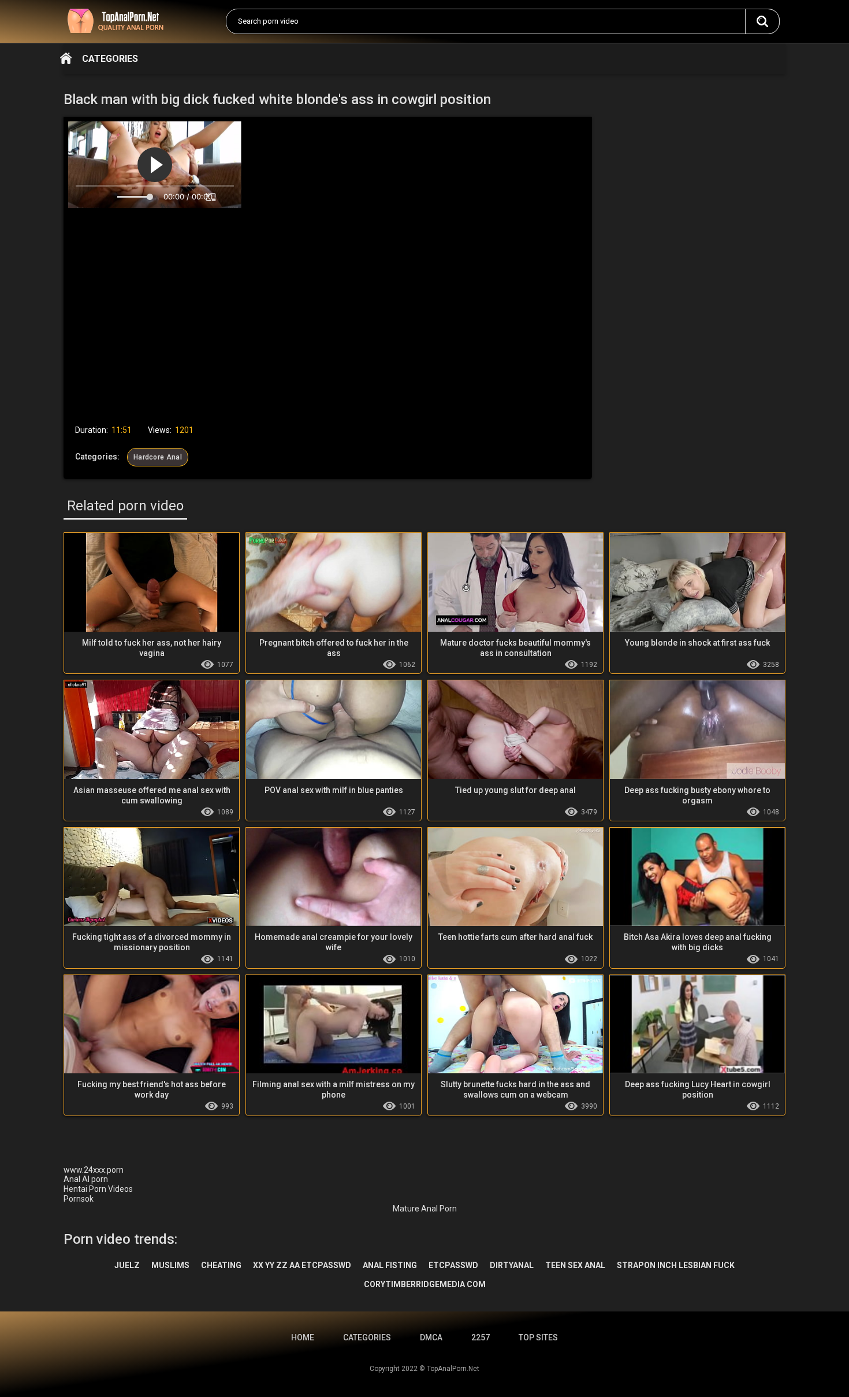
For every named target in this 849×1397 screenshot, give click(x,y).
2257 (480, 1337)
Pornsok (79, 1198)
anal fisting (390, 1265)
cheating (221, 1265)
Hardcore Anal (157, 457)
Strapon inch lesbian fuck (676, 1265)
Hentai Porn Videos (98, 1189)
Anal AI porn (86, 1179)
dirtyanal (512, 1265)
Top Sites (538, 1337)
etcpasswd (453, 1265)
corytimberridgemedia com (425, 1284)
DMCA (431, 1337)
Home (66, 58)
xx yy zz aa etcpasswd (302, 1265)
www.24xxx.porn (94, 1169)
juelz (127, 1265)
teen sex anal (575, 1265)
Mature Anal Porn (425, 1208)
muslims (170, 1265)
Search (762, 21)
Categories (110, 58)
